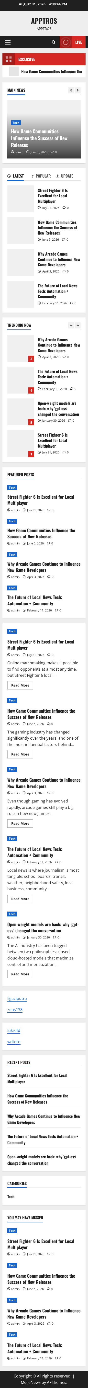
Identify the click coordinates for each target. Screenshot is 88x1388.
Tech (15, 123)
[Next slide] (78, 90)
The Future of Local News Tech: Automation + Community (20, 294)
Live (78, 42)
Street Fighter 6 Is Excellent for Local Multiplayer (20, 198)
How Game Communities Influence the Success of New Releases (20, 230)
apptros (44, 21)
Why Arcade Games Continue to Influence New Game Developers (20, 262)
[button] (7, 42)
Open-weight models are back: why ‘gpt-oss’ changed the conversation (20, 411)
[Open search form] (53, 42)
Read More (22, 686)
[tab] (19, 177)
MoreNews (31, 1382)
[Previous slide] (71, 90)
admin (19, 152)
